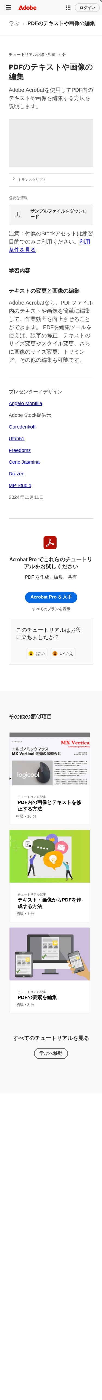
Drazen (16, 473)
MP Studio (20, 485)
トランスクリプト (32, 180)
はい (40, 653)
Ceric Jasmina (24, 462)
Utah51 (16, 438)
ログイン (87, 7)
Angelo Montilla (25, 403)
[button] (68, 7)
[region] (49, 778)
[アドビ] (27, 7)
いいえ (66, 653)
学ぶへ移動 (51, 1053)
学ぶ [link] (14, 23)
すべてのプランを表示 (51, 609)
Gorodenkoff (22, 427)
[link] (14, 25)
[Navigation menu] (8, 7)
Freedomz (20, 450)
